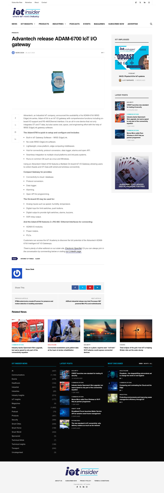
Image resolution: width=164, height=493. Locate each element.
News (14, 24)
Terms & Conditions (101, 481)
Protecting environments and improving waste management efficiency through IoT (136, 398)
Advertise (28, 2)
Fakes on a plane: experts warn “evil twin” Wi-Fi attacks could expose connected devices (99, 350)
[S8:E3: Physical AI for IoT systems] (132, 58)
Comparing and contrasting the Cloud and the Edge (136, 386)
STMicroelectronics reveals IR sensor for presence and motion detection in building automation (34, 302)
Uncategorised (17, 452)
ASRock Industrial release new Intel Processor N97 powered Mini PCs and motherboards (83, 302)
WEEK (141, 363)
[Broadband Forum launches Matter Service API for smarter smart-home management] (64, 412)
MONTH (146, 363)
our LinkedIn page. (74, 251)
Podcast (132, 73)
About (37, 2)
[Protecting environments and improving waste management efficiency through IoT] (112, 398)
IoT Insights (27, 24)
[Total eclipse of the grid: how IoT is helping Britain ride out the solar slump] (136, 330)
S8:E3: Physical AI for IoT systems (132, 76)
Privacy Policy (85, 481)
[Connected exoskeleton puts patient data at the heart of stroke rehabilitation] (64, 330)
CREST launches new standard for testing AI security (138, 106)
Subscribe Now (17, 2)
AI (12, 371)
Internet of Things (27, 259)
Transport (15, 448)
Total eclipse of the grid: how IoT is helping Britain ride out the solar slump (136, 348)
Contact (44, 2)
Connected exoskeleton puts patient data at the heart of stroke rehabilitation (63, 348)
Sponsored (16, 436)
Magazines (99, 24)
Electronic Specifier (73, 248)
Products (44, 24)
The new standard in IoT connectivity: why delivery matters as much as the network (86, 424)
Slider (37, 259)
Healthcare (52, 344)
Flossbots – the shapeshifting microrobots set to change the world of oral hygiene (136, 374)
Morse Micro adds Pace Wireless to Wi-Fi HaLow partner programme (135, 135)
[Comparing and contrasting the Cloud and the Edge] (112, 386)
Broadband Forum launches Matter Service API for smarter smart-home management (87, 412)
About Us (58, 481)
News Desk (19, 53)
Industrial (15, 387)
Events (86, 24)
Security (130, 102)
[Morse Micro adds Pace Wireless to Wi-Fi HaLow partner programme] (120, 134)
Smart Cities (16, 424)
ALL (151, 363)
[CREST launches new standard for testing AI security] (120, 105)
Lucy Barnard (128, 80)
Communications (133, 114)
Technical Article (18, 440)
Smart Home (16, 428)
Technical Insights (18, 444)
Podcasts (75, 24)
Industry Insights (18, 395)
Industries (58, 24)
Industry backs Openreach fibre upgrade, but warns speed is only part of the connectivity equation (138, 120)
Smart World (16, 432)
